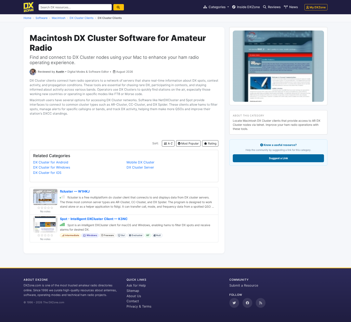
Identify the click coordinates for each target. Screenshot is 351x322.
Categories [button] (217, 7)
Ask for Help (136, 285)
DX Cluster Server (140, 167)
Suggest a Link (278, 158)
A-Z (170, 143)
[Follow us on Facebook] (247, 303)
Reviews (274, 7)
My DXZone (318, 7)
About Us (134, 296)
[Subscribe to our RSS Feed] (260, 303)
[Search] (118, 7)
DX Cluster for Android (50, 162)
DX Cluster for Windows (51, 167)
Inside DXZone (248, 7)
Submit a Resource (243, 285)
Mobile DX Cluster (140, 162)
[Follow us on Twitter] (234, 303)
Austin (60, 71)
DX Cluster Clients (81, 18)
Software (42, 18)
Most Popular (189, 143)
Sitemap (133, 291)
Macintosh (58, 18)
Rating (212, 143)
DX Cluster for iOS (47, 173)
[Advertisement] (124, 128)
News (293, 7)
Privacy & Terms (139, 306)
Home (27, 18)
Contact (133, 301)
